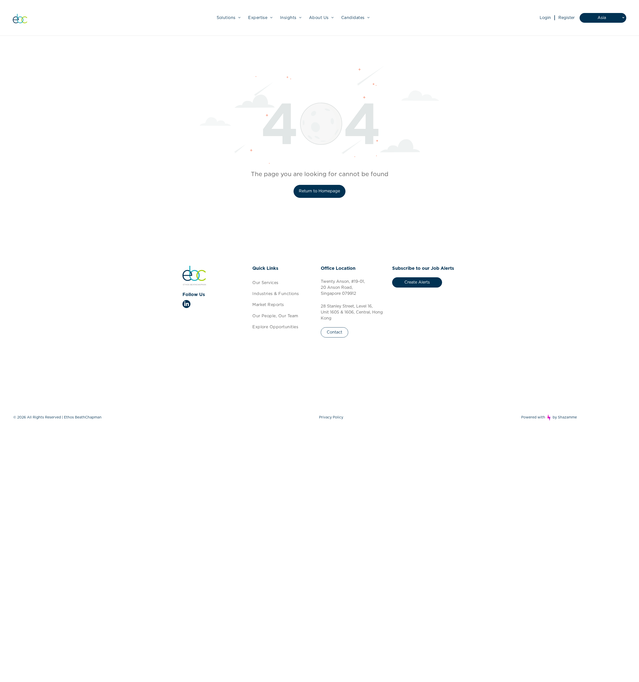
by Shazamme (565, 417)
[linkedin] (186, 304)
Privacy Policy (331, 417)
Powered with (533, 417)
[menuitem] (229, 18)
